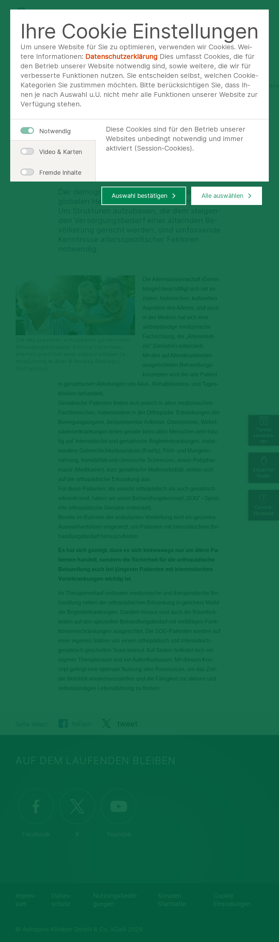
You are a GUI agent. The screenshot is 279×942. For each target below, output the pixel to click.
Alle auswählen (222, 195)
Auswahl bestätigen (139, 195)
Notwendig (55, 131)
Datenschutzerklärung (121, 56)
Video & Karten (58, 151)
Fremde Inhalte (58, 172)
